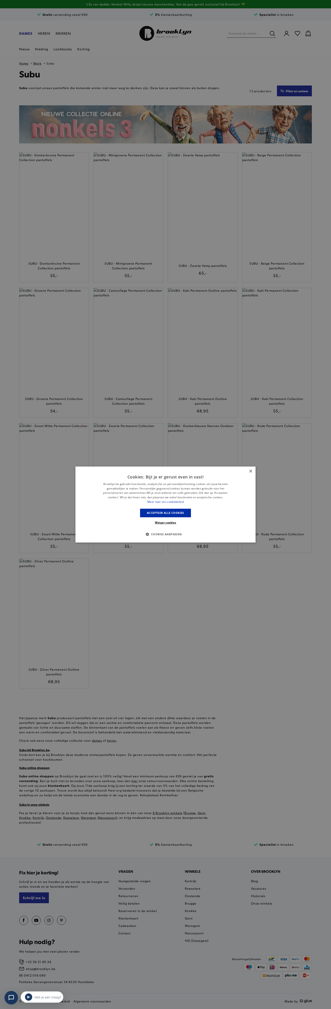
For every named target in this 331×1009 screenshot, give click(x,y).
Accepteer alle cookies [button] (165, 513)
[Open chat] (11, 997)
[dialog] (165, 504)
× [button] (250, 471)
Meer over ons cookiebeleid (165, 502)
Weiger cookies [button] (165, 522)
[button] (165, 534)
